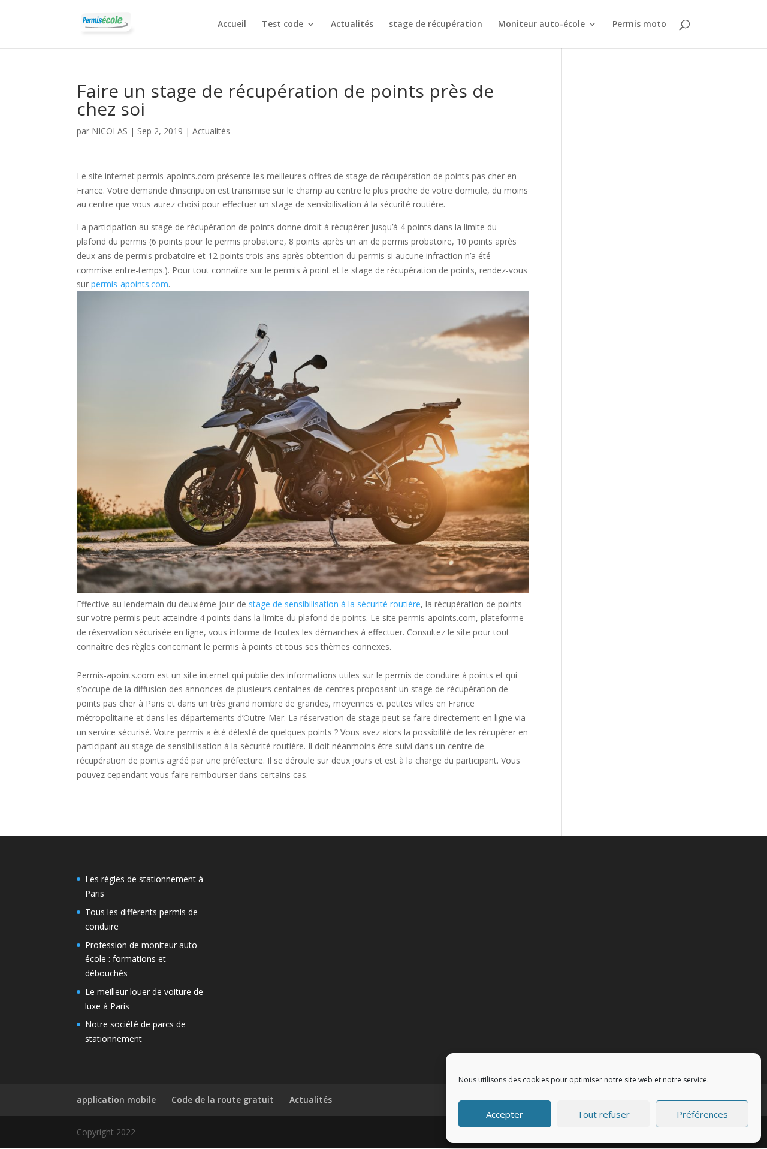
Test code (282, 24)
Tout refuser (603, 1114)
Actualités (352, 24)
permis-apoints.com (129, 283)
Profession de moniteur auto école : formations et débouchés (141, 959)
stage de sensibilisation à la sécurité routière (335, 604)
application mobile (116, 1099)
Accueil (232, 24)
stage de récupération (435, 24)
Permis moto (639, 24)
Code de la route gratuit (222, 1099)
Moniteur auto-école (541, 24)
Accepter (504, 1114)
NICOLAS (110, 131)
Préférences (702, 1114)
